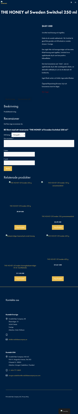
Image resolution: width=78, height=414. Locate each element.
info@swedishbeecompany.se (18, 339)
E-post (6, 159)
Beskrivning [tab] (10, 99)
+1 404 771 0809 (15, 370)
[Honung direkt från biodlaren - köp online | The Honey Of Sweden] (4, 2)
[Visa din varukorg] (71, 2)
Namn (6, 150)
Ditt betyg (8, 135)
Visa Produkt (20, 227)
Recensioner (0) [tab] (24, 99)
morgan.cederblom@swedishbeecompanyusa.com (24, 375)
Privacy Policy (25, 397)
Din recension (9, 138)
